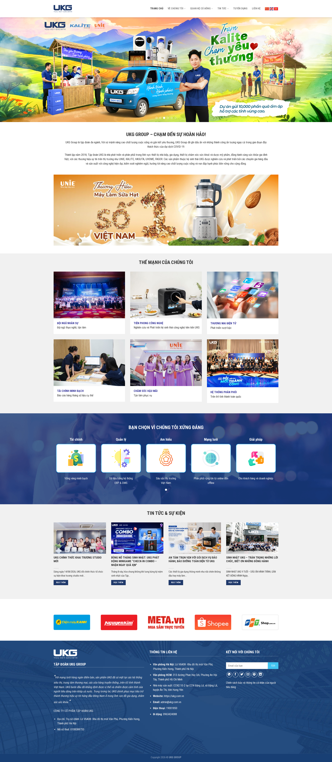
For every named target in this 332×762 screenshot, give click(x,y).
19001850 (171, 708)
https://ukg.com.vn (174, 696)
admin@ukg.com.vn (171, 702)
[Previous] (11, 69)
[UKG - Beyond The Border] (63, 8)
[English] (271, 8)
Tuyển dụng (240, 8)
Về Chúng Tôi (175, 8)
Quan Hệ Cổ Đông (200, 8)
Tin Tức (222, 8)
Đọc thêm (61, 582)
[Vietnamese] (276, 8)
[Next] (321, 69)
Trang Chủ (156, 8)
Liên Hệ (256, 8)
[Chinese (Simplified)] (267, 8)
